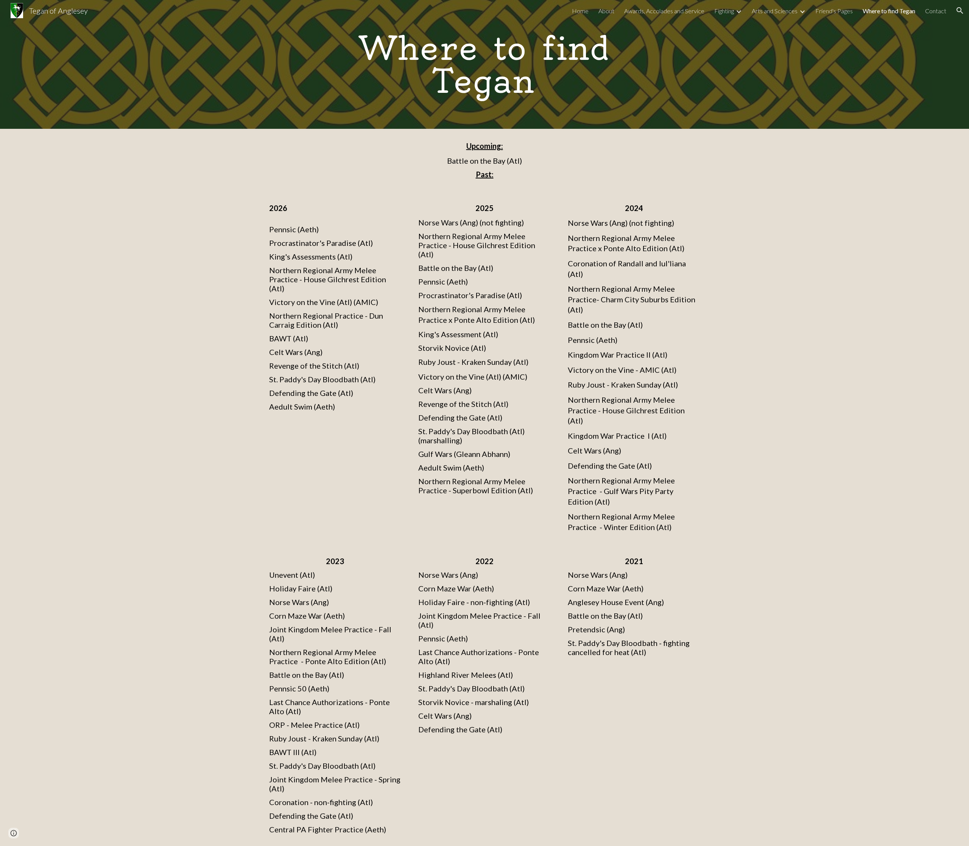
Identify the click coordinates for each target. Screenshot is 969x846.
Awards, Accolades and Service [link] (664, 10)
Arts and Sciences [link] (775, 10)
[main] (484, 64)
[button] (960, 11)
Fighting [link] (724, 10)
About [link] (606, 10)
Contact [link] (935, 10)
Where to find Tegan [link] (889, 10)
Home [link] (580, 10)
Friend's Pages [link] (834, 10)
